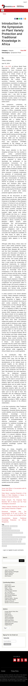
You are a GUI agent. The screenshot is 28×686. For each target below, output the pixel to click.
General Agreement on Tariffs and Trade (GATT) (14, 537)
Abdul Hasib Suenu (9, 620)
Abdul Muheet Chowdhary (11, 621)
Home (4, 14)
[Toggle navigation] (2, 10)
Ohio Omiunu (8, 576)
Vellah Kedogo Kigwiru (10, 599)
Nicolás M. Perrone (9, 601)
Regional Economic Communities (10, 539)
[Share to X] (17, 18)
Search (21, 560)
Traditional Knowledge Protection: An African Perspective (14, 520)
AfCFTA (4, 546)
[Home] (13, 6)
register (10, 550)
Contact (3, 671)
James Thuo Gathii (9, 570)
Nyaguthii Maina (9, 616)
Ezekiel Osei (8, 613)
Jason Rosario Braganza (11, 595)
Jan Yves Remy (8, 592)
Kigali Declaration (7, 528)
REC (20, 539)
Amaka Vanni (8, 585)
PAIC (19, 541)
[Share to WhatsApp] (19, 18)
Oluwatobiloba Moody (9, 518)
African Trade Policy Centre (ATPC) (11, 530)
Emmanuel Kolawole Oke (11, 511)
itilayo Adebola (7, 506)
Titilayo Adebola (6, 60)
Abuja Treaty (6, 526)
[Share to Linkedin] (21, 18)
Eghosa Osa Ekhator (10, 593)
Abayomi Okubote (9, 619)
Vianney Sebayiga (9, 617)
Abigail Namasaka (9, 623)
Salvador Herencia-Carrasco (12, 602)
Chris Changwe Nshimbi (11, 591)
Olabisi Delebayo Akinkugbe (12, 571)
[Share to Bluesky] (23, 18)
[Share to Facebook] (15, 18)
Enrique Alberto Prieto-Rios (11, 611)
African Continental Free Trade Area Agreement (14, 543)
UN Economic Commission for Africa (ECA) (12, 532)
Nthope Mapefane (9, 573)
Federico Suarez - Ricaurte (11, 598)
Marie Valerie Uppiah (10, 586)
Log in (25, 2)
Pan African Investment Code (9, 541)
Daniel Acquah (6, 500)
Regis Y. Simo (8, 588)
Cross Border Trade (7, 535)
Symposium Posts (16, 52)
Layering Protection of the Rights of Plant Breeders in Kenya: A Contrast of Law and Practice (14, 495)
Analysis (11, 50)
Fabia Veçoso (8, 614)
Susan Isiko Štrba (7, 488)
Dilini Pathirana (8, 596)
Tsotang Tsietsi (8, 589)
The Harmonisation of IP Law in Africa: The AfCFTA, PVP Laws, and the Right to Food (14, 513)
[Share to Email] (25, 18)
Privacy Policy (15, 671)
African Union (13, 526)
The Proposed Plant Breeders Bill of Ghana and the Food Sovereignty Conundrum (14, 501)
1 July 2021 (7, 66)
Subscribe (6, 638)
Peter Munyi (5, 493)
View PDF (23, 50)
